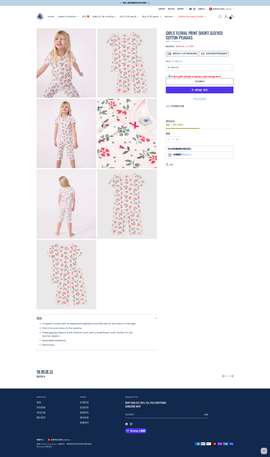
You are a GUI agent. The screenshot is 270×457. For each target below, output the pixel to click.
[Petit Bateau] (40, 16)
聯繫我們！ (188, 155)
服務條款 (84, 412)
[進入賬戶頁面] (226, 16)
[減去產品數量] (168, 139)
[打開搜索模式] (220, 16)
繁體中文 (201, 9)
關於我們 (41, 417)
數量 (168, 133)
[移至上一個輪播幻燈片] (224, 376)
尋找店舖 (41, 412)
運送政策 (84, 417)
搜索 (39, 402)
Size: (174, 61)
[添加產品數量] (176, 139)
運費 (168, 106)
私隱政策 (84, 402)
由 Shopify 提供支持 (44, 447)
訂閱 (206, 415)
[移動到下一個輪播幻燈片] (231, 376)
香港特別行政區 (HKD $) (222, 9)
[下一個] (178, 3)
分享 (171, 165)
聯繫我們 (84, 422)
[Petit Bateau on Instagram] (194, 9)
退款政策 (84, 407)
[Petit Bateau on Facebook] (190, 9)
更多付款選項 (199, 99)
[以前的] (92, 3)
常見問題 (41, 407)
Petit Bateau (52, 444)
